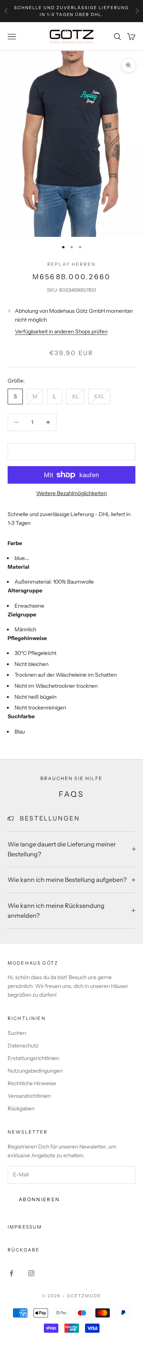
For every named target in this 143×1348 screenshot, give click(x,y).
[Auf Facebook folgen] (11, 1273)
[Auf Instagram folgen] (31, 1273)
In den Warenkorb (71, 451)
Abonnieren (39, 1199)
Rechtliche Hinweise (32, 1083)
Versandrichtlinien (29, 1095)
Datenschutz (23, 1045)
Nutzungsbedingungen (35, 1070)
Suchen (17, 1032)
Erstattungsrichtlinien (33, 1058)
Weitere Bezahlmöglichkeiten (71, 493)
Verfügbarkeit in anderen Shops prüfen (61, 331)
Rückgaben (21, 1108)
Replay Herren (71, 264)
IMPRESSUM (25, 1227)
